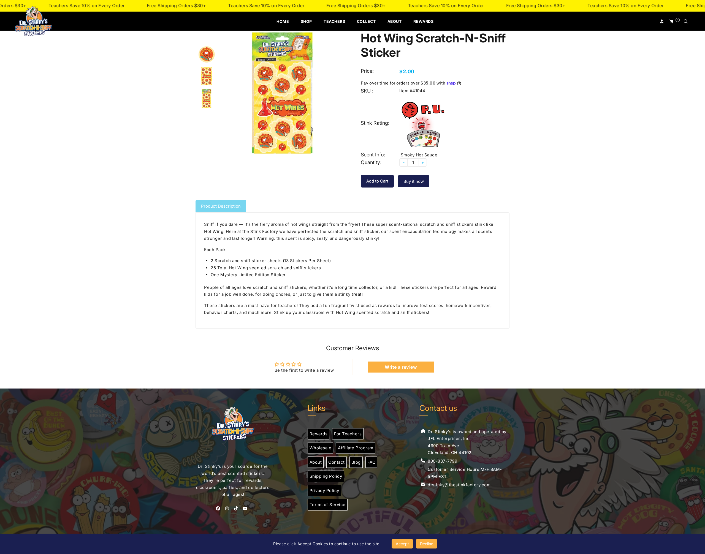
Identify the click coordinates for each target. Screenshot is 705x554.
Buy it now (413, 181)
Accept (402, 543)
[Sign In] (662, 21)
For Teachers (348, 433)
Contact (336, 462)
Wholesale (321, 447)
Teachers (334, 21)
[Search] (686, 21)
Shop (306, 21)
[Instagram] (228, 508)
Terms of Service (328, 504)
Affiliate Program (355, 447)
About (394, 21)
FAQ (371, 462)
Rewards (423, 21)
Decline (426, 543)
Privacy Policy (324, 490)
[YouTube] (246, 508)
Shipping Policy (326, 476)
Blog (356, 462)
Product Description (221, 206)
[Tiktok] (237, 508)
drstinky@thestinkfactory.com (459, 484)
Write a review (401, 367)
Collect (366, 21)
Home (282, 21)
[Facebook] (219, 508)
